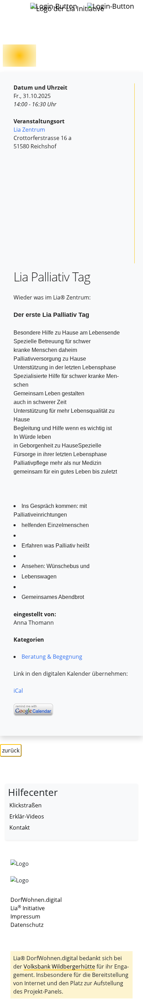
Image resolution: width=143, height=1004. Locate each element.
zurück (10, 750)
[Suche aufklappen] (111, 6)
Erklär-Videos (26, 816)
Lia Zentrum (29, 129)
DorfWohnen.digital (36, 900)
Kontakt (19, 827)
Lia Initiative (27, 908)
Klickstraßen (25, 805)
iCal (18, 690)
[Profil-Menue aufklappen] (54, 6)
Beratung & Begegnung (52, 656)
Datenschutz (26, 925)
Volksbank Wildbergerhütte (59, 966)
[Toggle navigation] (13, 10)
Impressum (25, 916)
